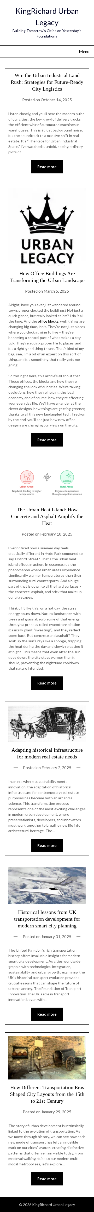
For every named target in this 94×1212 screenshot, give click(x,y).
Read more (47, 166)
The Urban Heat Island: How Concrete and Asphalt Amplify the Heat (47, 516)
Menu (84, 51)
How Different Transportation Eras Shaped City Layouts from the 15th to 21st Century (47, 1094)
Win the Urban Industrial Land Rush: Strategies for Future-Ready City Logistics (47, 82)
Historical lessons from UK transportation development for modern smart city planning (47, 918)
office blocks (48, 321)
